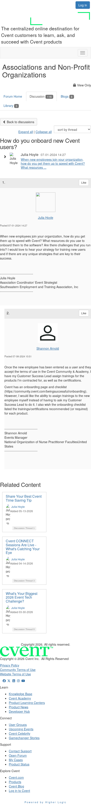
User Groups (18, 724)
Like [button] (83, 182)
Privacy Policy (9, 665)
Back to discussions (20, 122)
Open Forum (18, 755)
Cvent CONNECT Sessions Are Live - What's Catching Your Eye (23, 546)
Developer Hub (19, 711)
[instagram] (19, 680)
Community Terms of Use (18, 669)
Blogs (66, 96)
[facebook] (4, 680)
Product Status (19, 764)
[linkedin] (14, 680)
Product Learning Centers (27, 702)
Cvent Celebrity (19, 733)
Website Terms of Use (15, 674)
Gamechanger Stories (24, 738)
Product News (18, 707)
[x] (9, 680)
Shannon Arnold (47, 348)
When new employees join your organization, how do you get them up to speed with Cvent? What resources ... (53, 163)
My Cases (16, 760)
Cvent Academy (20, 698)
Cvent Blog (16, 786)
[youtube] (23, 680)
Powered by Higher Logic (46, 802)
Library (10, 105)
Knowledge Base (20, 694)
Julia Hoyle (45, 217)
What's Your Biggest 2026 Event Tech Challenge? (21, 597)
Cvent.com (16, 777)
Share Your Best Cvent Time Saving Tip (24, 498)
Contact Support (20, 751)
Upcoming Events (21, 729)
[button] (6, 156)
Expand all (25, 132)
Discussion (41, 96)
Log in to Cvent (19, 790)
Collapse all (44, 132)
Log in (82, 5)
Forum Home (13, 96)
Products (15, 782)
